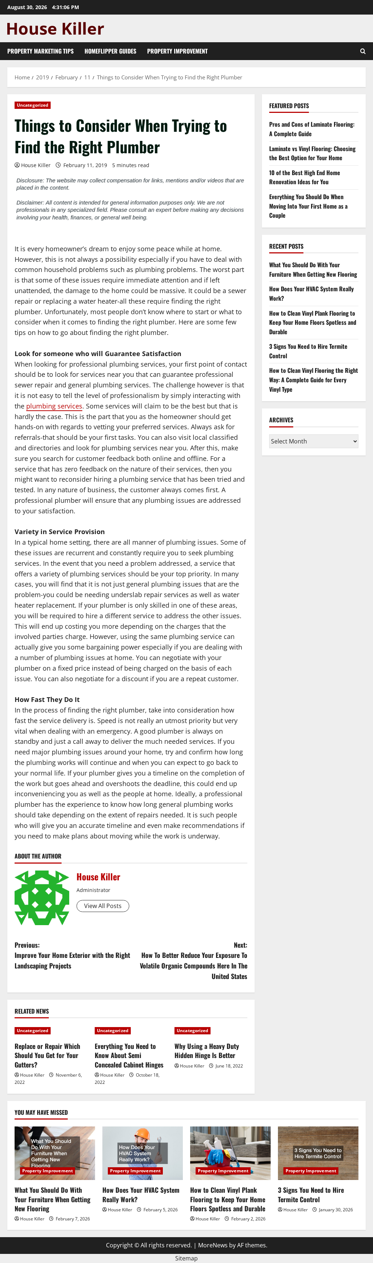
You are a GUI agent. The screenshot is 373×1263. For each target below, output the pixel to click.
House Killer (36, 165)
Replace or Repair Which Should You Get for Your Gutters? (47, 1055)
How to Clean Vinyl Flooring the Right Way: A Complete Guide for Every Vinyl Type (313, 379)
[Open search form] (363, 51)
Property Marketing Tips (40, 51)
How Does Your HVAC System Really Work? (141, 1194)
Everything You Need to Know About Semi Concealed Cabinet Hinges (129, 1055)
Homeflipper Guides (110, 51)
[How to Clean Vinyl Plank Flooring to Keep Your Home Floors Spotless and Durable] (230, 1153)
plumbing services (54, 406)
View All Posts (103, 906)
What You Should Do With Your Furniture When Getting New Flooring (313, 269)
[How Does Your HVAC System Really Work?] (142, 1153)
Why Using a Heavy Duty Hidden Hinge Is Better (206, 1050)
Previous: (72, 955)
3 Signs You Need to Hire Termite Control (311, 1194)
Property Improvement (177, 51)
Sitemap (186, 1258)
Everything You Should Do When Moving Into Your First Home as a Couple (308, 206)
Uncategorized (32, 105)
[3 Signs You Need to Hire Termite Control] (318, 1153)
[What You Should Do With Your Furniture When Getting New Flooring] (55, 1153)
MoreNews (213, 1245)
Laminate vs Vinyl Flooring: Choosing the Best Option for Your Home (312, 153)
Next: (193, 960)
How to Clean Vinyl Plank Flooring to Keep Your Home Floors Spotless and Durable (312, 322)
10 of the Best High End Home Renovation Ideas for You (304, 177)
